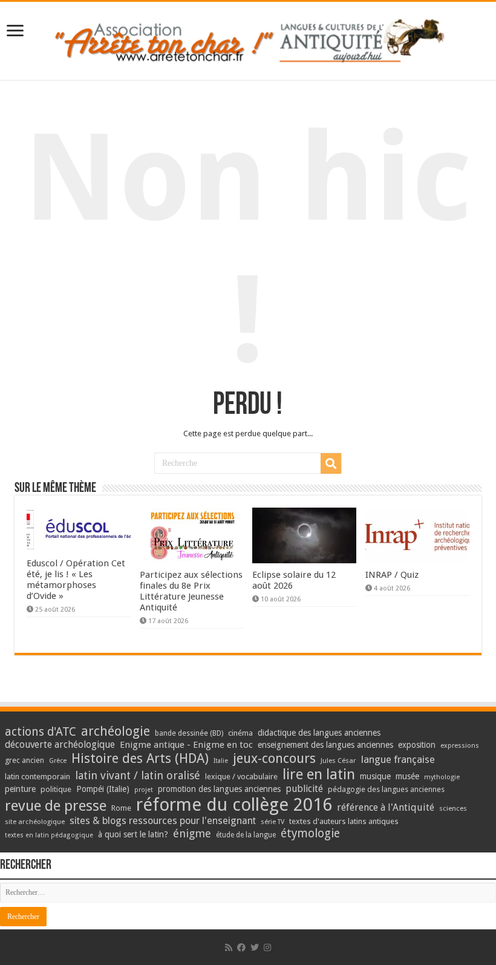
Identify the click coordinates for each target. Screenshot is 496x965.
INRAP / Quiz (392, 574)
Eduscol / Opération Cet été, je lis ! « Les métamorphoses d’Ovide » (76, 579)
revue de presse (55, 805)
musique (375, 776)
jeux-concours (274, 758)
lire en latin (318, 774)
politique (56, 789)
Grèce (58, 761)
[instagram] (267, 947)
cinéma (240, 733)
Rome (121, 808)
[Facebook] (241, 947)
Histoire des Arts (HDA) (140, 758)
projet (143, 790)
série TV (272, 822)
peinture (20, 789)
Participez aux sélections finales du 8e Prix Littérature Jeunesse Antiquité (191, 591)
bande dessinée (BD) (189, 733)
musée (407, 776)
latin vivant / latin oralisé (137, 775)
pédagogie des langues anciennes (386, 789)
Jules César (338, 760)
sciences (453, 808)
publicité (304, 788)
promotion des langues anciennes (219, 789)
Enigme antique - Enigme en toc (186, 744)
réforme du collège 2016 (234, 804)
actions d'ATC (40, 732)
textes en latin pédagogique (49, 835)
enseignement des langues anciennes (325, 745)
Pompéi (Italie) (102, 789)
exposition (417, 745)
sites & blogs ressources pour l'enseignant (163, 820)
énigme (192, 833)
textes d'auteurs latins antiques (344, 821)
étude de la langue (246, 835)
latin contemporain (37, 776)
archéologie (115, 731)
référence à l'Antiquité (385, 807)
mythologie (442, 777)
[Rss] (228, 947)
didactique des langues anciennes (319, 733)
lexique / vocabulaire (241, 776)
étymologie (310, 833)
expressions (459, 746)
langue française (398, 759)
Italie (221, 761)
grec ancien (24, 760)
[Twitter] (254, 947)
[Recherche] (331, 463)
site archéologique (35, 821)
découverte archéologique (60, 744)
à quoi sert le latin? (133, 834)
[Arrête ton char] (248, 38)
